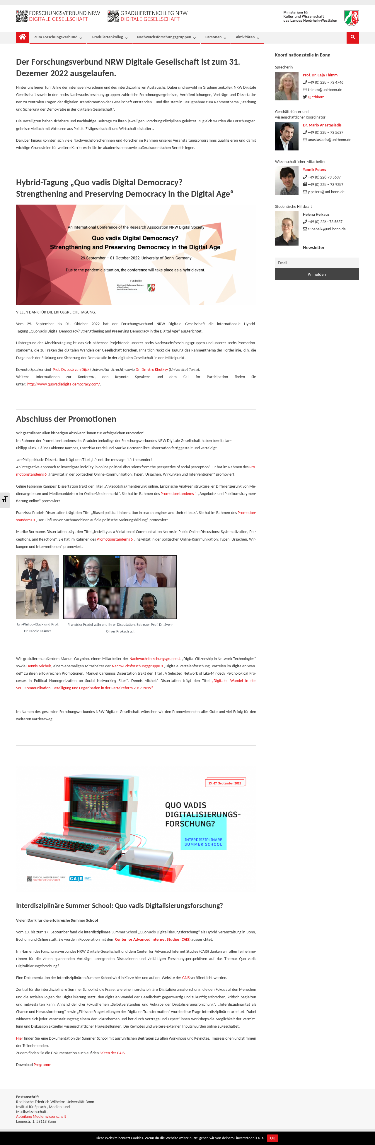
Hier (19, 1038)
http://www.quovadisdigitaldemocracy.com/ (63, 384)
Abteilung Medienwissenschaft (41, 1117)
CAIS (186, 978)
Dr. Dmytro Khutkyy (152, 370)
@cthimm (316, 97)
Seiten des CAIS (112, 1053)
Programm (42, 1065)
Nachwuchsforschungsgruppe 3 (137, 666)
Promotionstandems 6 (115, 539)
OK (272, 1138)
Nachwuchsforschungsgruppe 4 (155, 659)
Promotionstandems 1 (179, 494)
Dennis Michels (38, 666)
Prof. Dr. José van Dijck (71, 370)
